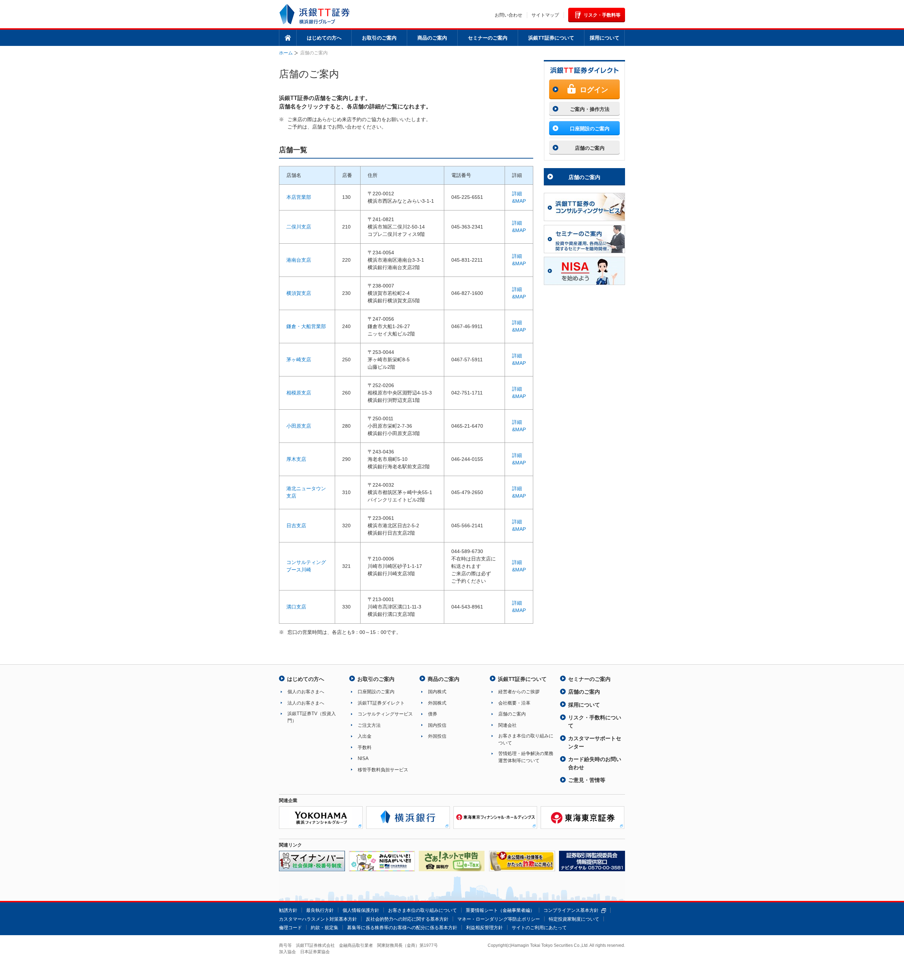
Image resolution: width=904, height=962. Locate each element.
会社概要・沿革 (514, 703)
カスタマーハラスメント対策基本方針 (318, 919)
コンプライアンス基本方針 (571, 910)
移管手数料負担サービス (383, 769)
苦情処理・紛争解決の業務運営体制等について (525, 757)
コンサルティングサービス (385, 714)
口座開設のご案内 (376, 691)
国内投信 (437, 725)
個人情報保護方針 (361, 910)
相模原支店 (298, 393)
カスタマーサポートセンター (594, 742)
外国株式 (437, 703)
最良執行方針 (320, 910)
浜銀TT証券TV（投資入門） (311, 717)
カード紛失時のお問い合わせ (594, 763)
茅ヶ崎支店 (298, 359)
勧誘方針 (288, 910)
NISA (363, 758)
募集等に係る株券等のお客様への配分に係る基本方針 (402, 927)
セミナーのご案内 (487, 38)
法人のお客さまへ (305, 703)
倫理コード (290, 927)
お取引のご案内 (379, 38)
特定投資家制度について (574, 919)
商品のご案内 (432, 38)
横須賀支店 (298, 293)
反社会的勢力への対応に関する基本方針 (407, 919)
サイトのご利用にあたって (539, 927)
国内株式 (437, 691)
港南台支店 (298, 260)
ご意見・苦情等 (586, 780)
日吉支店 (296, 525)
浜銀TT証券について (551, 38)
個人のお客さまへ (305, 691)
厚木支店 (296, 459)
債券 (432, 714)
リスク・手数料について (594, 721)
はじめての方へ (324, 38)
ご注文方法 (369, 725)
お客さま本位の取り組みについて (525, 739)
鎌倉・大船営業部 (306, 326)
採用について (604, 38)
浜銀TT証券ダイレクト (381, 703)
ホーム (287, 38)
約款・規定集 (324, 927)
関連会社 (507, 725)
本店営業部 (298, 197)
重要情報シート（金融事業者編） (500, 910)
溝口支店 (296, 607)
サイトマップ (545, 15)
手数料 (364, 747)
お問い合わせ (508, 15)
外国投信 (437, 736)
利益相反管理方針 (484, 927)
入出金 (364, 736)
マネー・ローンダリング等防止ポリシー (498, 919)
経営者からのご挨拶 (519, 691)
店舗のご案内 (584, 177)
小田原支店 (298, 426)
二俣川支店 (298, 227)
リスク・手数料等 (602, 15)
